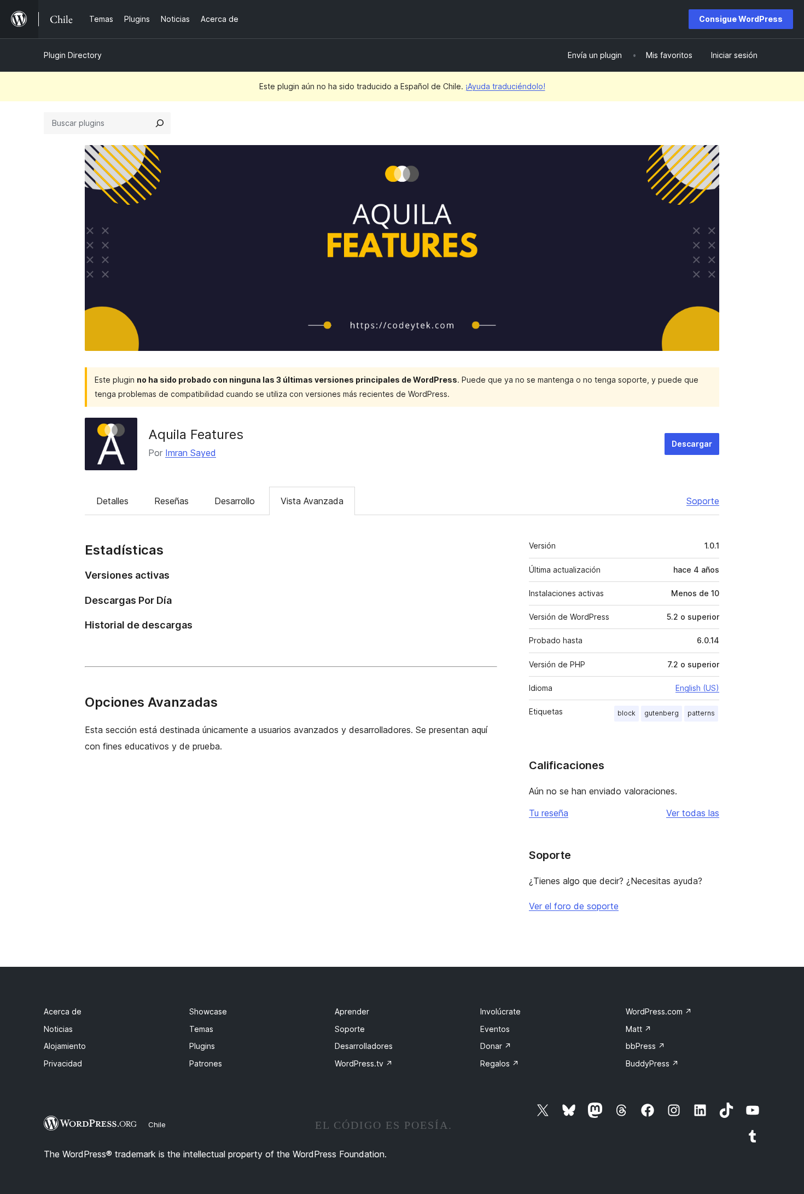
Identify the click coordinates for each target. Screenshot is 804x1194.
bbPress (645, 1046)
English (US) (697, 688)
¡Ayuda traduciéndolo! (505, 86)
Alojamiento (65, 1046)
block (626, 713)
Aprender (352, 1011)
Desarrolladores (364, 1046)
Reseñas (171, 500)
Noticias (58, 1029)
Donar (495, 1046)
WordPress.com (659, 1011)
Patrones (205, 1063)
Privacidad (63, 1063)
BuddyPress (652, 1063)
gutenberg (661, 713)
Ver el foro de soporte (574, 906)
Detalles (112, 500)
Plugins (202, 1046)
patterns (701, 713)
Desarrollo (234, 500)
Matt (638, 1029)
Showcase (208, 1011)
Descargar (692, 443)
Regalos (499, 1063)
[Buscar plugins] (160, 123)
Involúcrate (500, 1011)
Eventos (495, 1029)
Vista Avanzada (312, 500)
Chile (157, 1124)
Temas (201, 1029)
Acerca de (62, 1011)
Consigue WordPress (741, 19)
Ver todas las (692, 812)
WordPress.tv (364, 1063)
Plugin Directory (73, 55)
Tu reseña (548, 812)
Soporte (702, 500)
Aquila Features (195, 434)
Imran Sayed (190, 452)
